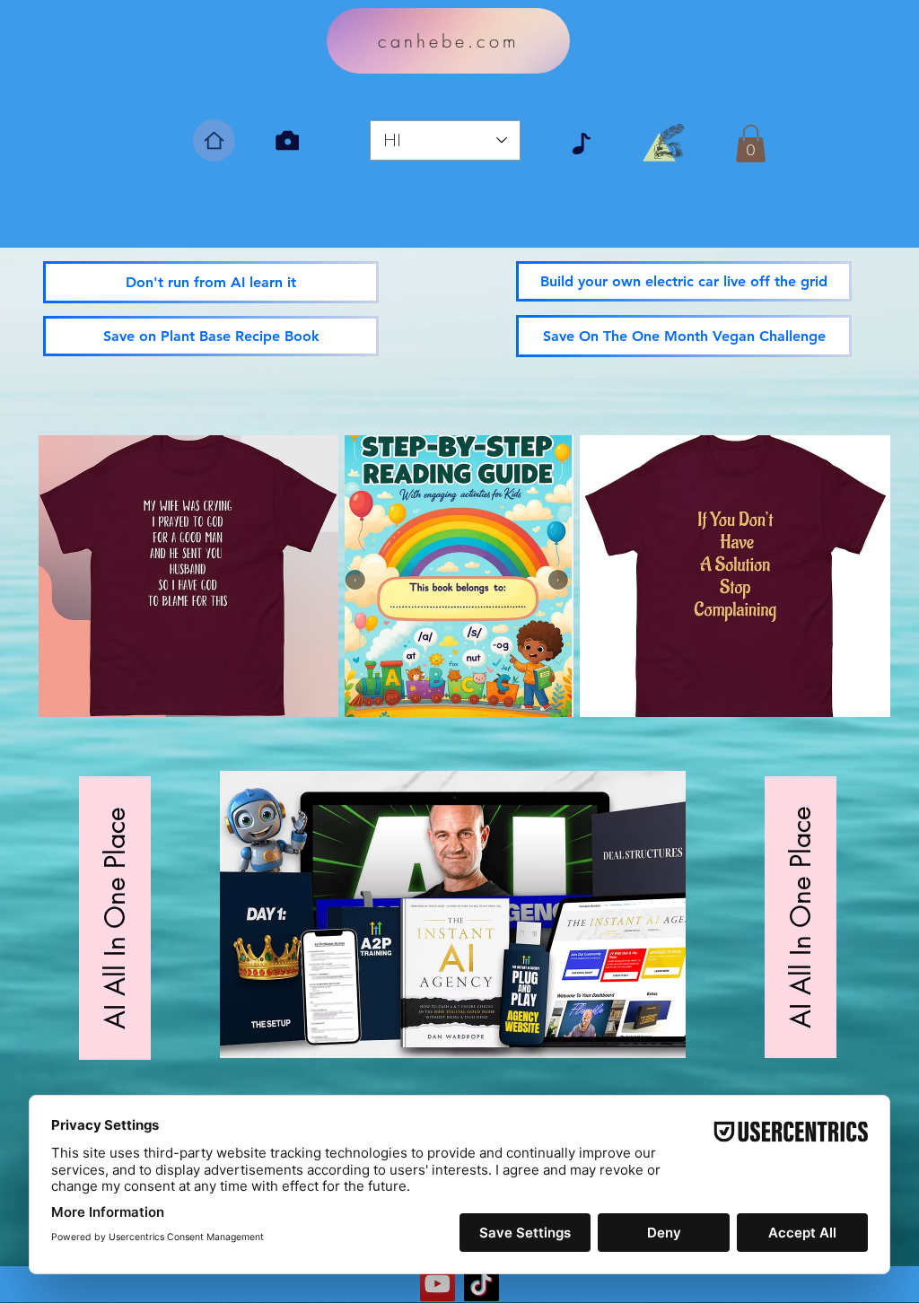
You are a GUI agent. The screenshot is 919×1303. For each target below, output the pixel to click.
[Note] (581, 143)
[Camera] (287, 140)
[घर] (214, 140)
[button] (750, 143)
